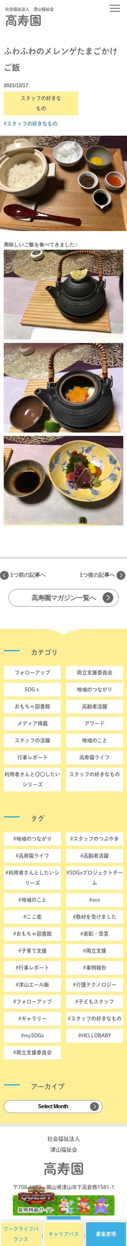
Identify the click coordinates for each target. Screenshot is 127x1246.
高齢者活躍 (94, 706)
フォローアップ (32, 672)
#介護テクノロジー (95, 984)
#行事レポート (32, 967)
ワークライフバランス (21, 1234)
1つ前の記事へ (28, 575)
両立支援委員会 (94, 672)
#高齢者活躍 (94, 855)
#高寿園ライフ (32, 855)
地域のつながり (94, 689)
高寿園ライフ (94, 757)
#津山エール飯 (32, 984)
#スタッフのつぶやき (94, 838)
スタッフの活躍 (32, 740)
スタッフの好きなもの (94, 774)
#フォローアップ (32, 1001)
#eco (94, 899)
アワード (94, 723)
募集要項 (106, 1234)
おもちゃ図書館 (32, 706)
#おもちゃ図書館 (32, 933)
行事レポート (32, 757)
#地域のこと (32, 899)
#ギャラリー (32, 1018)
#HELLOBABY (94, 1035)
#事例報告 (94, 967)
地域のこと (94, 740)
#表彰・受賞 (94, 933)
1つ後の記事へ (97, 575)
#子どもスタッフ (94, 1001)
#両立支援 (94, 950)
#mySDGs (32, 1035)
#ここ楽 (32, 916)
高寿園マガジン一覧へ (63, 597)
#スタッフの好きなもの (31, 123)
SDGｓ (32, 689)
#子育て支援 (32, 950)
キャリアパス (63, 1234)
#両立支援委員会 (32, 1052)
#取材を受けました (95, 916)
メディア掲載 (32, 723)
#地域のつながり (32, 838)
